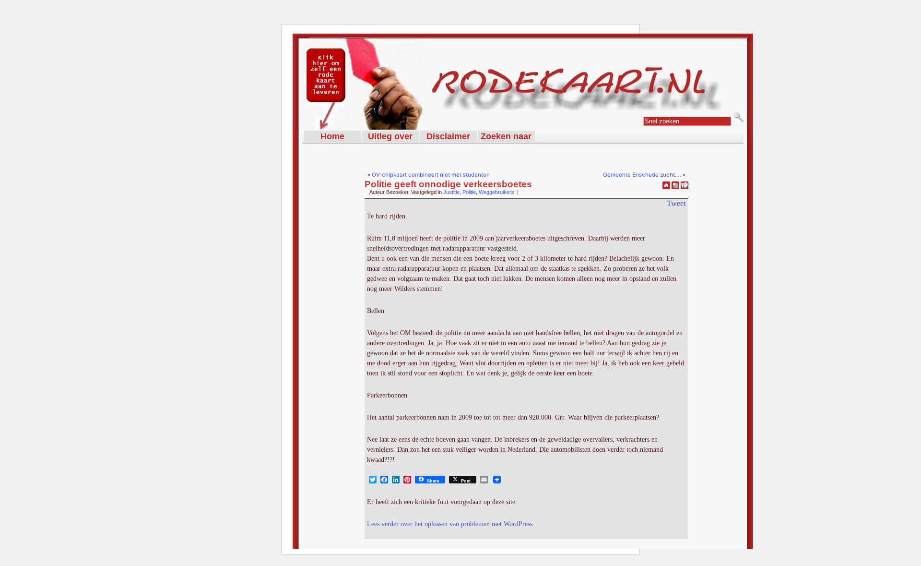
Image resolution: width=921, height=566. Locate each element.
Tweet (676, 203)
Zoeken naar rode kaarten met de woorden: (506, 137)
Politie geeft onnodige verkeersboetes (448, 184)
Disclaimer (448, 136)
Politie (469, 192)
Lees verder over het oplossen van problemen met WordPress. (450, 524)
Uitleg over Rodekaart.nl (390, 137)
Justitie (451, 192)
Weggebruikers (496, 192)
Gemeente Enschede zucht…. (642, 174)
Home (332, 136)
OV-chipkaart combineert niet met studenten (431, 174)
